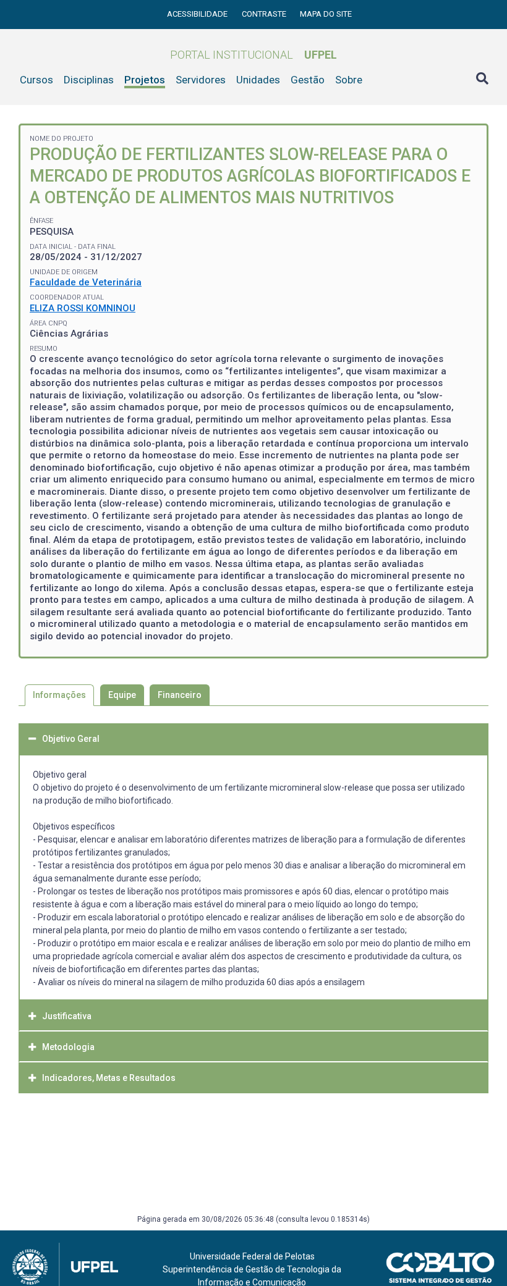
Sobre (348, 80)
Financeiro (180, 695)
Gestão (308, 80)
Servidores (201, 80)
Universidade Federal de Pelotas (252, 1256)
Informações (59, 695)
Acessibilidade (198, 14)
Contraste (265, 14)
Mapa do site (326, 14)
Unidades (258, 80)
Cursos (36, 80)
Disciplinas (89, 80)
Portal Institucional (253, 54)
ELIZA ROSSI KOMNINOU (82, 308)
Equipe (122, 695)
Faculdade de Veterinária (86, 282)
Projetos (144, 80)
